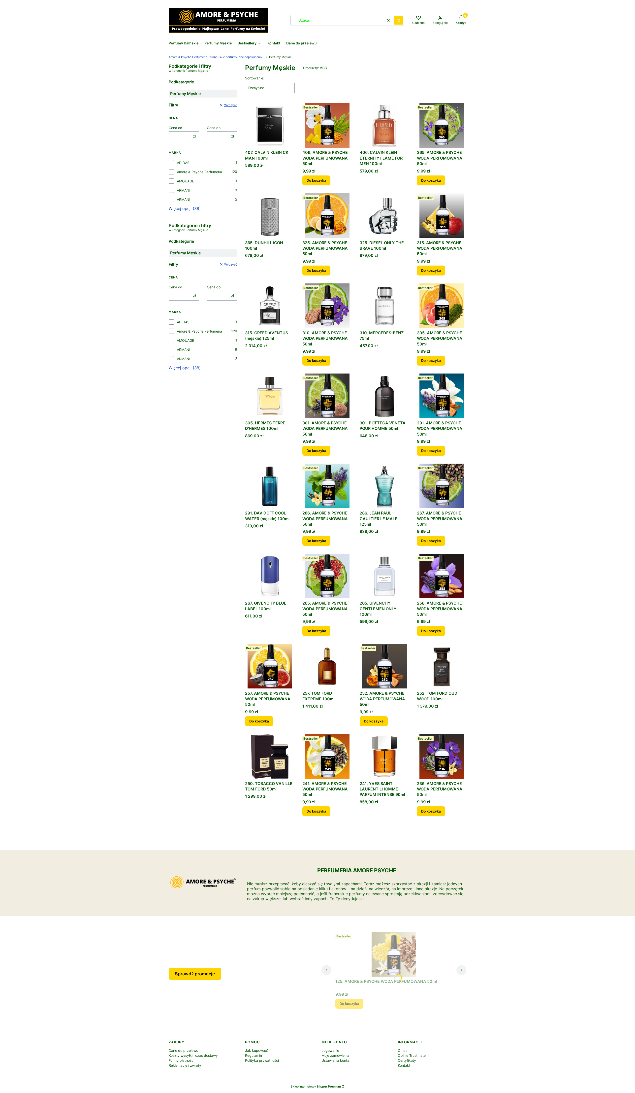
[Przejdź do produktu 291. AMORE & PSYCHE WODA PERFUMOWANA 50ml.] (441, 396)
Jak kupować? (257, 1050)
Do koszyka (316, 180)
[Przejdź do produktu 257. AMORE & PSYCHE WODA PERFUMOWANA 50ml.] (269, 666)
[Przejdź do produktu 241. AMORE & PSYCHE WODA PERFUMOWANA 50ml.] (327, 756)
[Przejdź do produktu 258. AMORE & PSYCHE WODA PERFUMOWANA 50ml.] (441, 576)
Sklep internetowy (316, 1086)
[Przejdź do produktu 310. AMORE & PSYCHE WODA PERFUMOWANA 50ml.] (327, 305)
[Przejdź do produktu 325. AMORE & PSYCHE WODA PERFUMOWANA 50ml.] (327, 215)
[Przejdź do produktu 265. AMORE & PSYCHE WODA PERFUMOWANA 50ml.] (327, 576)
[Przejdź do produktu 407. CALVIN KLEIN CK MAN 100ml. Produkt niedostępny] (269, 125)
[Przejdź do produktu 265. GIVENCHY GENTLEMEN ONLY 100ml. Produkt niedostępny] (384, 576)
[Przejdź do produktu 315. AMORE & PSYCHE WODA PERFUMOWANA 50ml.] (441, 215)
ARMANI (183, 190)
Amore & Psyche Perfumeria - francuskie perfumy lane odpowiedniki (216, 57)
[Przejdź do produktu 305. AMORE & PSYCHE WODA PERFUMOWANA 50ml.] (441, 305)
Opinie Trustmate (412, 1055)
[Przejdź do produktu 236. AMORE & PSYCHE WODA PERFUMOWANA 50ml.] (441, 756)
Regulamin (253, 1055)
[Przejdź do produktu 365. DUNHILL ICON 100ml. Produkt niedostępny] (269, 215)
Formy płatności (181, 1060)
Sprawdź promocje (195, 973)
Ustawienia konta (335, 1060)
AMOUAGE (185, 181)
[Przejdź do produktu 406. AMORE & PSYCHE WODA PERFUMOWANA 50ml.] (327, 125)
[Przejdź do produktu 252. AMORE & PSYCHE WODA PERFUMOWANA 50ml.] (384, 666)
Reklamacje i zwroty (185, 1065)
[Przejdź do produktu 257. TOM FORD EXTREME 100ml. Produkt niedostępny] (327, 666)
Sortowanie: (254, 78)
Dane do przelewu (183, 1050)
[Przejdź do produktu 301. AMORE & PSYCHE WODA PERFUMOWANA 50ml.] (327, 396)
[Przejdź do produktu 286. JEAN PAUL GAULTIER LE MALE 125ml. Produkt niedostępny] (384, 486)
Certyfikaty (407, 1060)
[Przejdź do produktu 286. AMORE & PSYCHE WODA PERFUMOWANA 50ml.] (327, 486)
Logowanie (330, 1050)
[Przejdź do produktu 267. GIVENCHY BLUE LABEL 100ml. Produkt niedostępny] (269, 576)
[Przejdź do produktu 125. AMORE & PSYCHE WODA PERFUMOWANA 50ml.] (393, 954)
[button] (398, 20)
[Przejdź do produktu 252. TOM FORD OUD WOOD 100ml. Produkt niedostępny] (441, 666)
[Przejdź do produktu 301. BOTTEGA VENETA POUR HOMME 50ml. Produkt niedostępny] (384, 396)
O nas (402, 1050)
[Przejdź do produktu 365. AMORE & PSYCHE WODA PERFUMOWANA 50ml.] (441, 125)
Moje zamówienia (335, 1055)
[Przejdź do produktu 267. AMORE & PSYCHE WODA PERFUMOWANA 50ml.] (441, 486)
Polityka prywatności (262, 1060)
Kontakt (404, 1065)
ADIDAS (183, 163)
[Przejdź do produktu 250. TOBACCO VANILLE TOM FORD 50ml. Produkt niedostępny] (269, 756)
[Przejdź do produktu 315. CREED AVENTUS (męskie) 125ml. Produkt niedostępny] (269, 305)
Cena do (214, 128)
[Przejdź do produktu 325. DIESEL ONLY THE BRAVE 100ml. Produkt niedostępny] (384, 215)
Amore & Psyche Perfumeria (199, 172)
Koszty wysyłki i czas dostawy (193, 1055)
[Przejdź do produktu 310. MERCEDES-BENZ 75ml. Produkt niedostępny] (384, 305)
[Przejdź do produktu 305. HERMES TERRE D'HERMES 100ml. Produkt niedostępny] (269, 396)
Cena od (175, 128)
